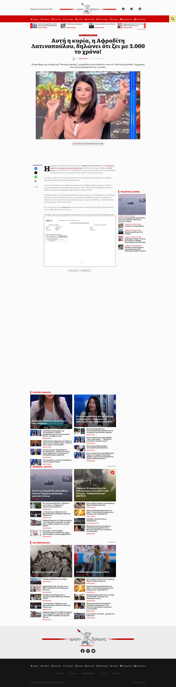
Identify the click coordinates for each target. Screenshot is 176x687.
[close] (163, 7)
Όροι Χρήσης (72, 673)
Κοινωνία (91, 19)
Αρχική (35, 19)
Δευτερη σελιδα (41, 542)
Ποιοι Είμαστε (59, 673)
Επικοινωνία (103, 673)
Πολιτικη (93, 35)
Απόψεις (46, 19)
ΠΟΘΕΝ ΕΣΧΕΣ (85, 270)
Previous (31, 26)
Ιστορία (115, 19)
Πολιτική (57, 19)
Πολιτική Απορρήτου (88, 673)
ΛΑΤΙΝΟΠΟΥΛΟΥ (73, 270)
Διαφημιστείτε (117, 673)
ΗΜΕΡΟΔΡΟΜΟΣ (83, 58)
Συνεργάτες (141, 19)
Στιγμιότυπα (127, 19)
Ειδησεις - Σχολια (84, 35)
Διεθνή (80, 19)
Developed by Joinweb (139, 682)
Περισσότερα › (141, 29)
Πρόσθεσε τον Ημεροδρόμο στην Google (89, 143)
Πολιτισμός (103, 19)
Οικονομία (69, 19)
